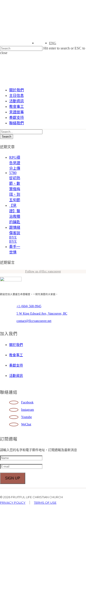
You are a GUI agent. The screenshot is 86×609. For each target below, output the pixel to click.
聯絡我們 (16, 123)
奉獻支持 (16, 118)
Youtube (26, 417)
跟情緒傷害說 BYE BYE (14, 234)
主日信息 (16, 96)
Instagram (27, 409)
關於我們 (16, 90)
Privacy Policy (12, 502)
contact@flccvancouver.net (34, 321)
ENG (52, 43)
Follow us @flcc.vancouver (43, 271)
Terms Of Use (45, 502)
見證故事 (16, 112)
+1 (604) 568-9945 (29, 306)
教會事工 (16, 107)
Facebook (27, 402)
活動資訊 (16, 101)
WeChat (26, 424)
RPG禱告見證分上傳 (14, 162)
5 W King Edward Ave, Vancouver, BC (42, 313)
